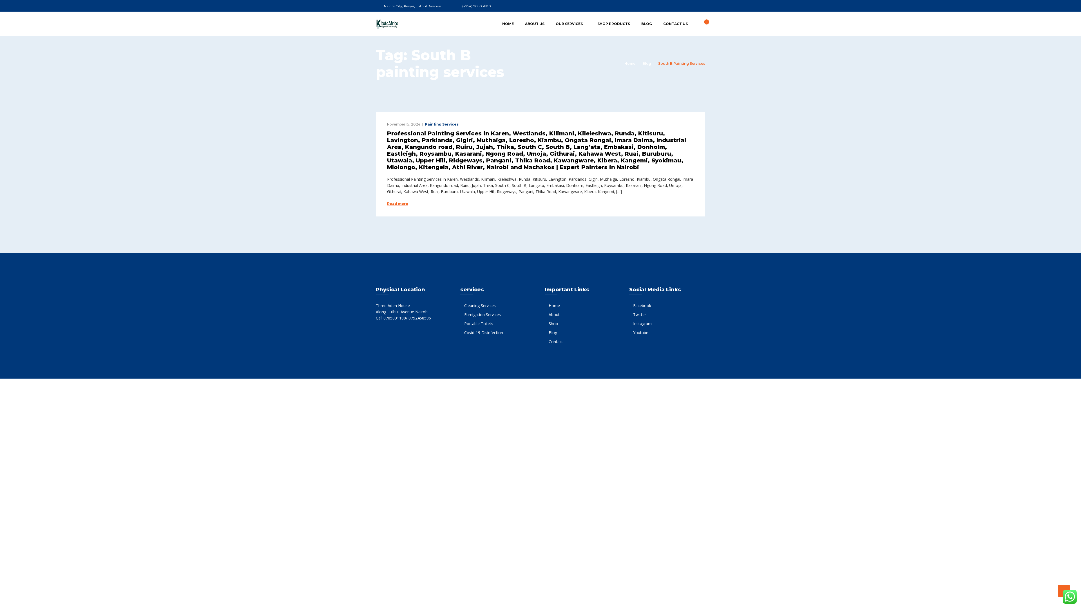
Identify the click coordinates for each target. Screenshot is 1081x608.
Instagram (642, 323)
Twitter (639, 314)
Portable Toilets (478, 323)
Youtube (640, 332)
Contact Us (675, 24)
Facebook (642, 305)
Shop (553, 323)
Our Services (569, 24)
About (554, 314)
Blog (646, 24)
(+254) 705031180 (476, 6)
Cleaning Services (480, 305)
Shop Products (613, 24)
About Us (534, 24)
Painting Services (442, 124)
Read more (397, 204)
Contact (556, 341)
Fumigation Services (482, 314)
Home (508, 24)
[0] (703, 23)
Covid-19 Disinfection (483, 332)
